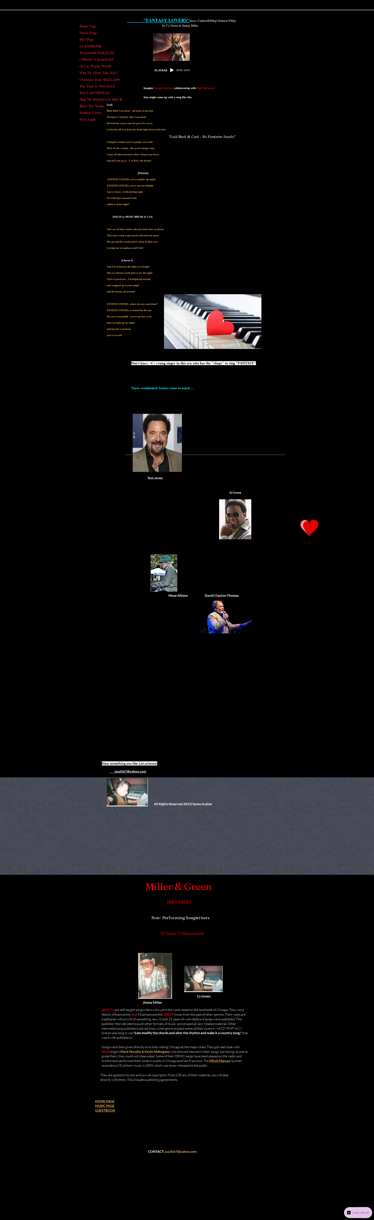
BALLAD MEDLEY (94, 92)
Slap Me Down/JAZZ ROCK (101, 99)
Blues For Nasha (91, 106)
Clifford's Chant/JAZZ (96, 59)
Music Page (88, 32)
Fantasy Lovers (90, 112)
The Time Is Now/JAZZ (97, 86)
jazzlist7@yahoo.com (181, 1151)
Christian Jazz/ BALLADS (99, 79)
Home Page (88, 26)
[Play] (172, 70)
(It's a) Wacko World (95, 66)
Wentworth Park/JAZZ (96, 52)
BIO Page (86, 39)
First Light (87, 119)
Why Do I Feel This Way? (98, 72)
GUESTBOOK (90, 46)
